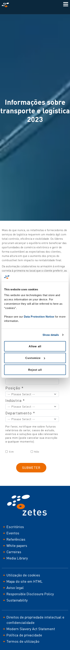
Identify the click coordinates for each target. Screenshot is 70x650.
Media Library (17, 558)
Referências (15, 539)
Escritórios (15, 527)
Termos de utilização (22, 641)
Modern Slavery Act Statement (30, 629)
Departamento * (20, 413)
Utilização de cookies (23, 575)
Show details (51, 334)
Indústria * (15, 400)
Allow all (35, 346)
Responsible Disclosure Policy (30, 594)
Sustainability (17, 600)
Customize (33, 357)
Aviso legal (15, 587)
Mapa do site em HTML (24, 581)
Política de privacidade (24, 635)
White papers (16, 545)
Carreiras (13, 552)
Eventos (12, 533)
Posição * (14, 388)
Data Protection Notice (39, 316)
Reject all (35, 369)
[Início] (7, 5)
